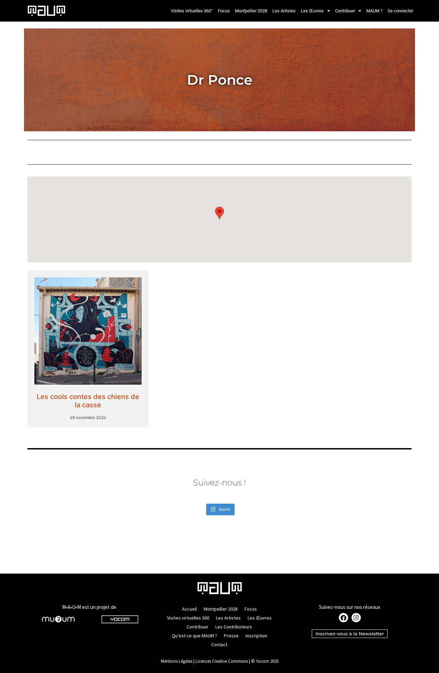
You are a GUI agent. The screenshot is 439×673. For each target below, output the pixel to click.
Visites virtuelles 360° (192, 10)
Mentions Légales (176, 661)
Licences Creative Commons (221, 661)
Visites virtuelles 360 (188, 618)
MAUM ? (374, 10)
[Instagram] (356, 617)
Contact (219, 644)
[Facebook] (343, 617)
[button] (219, 213)
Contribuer (345, 10)
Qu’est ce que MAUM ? (194, 636)
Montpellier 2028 (251, 10)
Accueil (189, 609)
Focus (224, 10)
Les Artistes (284, 10)
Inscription (256, 636)
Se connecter (400, 10)
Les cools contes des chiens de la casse (88, 401)
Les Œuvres (312, 10)
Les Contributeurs (233, 627)
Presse (231, 636)
